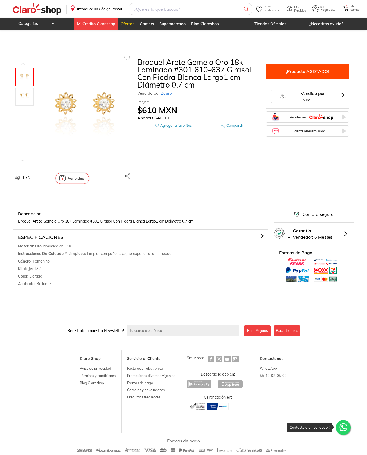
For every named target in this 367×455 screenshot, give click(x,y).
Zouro (166, 93)
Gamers (147, 23)
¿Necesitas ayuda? (326, 23)
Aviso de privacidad (95, 368)
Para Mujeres (257, 331)
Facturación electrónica (145, 368)
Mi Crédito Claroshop (96, 23)
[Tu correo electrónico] (184, 330)
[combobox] (190, 9)
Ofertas (127, 23)
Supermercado (172, 23)
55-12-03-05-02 (273, 375)
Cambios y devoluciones (146, 390)
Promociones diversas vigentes (151, 375)
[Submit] (245, 9)
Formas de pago (140, 383)
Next (23, 156)
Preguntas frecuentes (143, 397)
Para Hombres (287, 331)
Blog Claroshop (205, 23)
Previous (23, 60)
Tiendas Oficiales (270, 23)
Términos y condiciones (98, 375)
